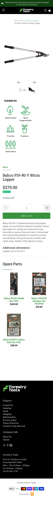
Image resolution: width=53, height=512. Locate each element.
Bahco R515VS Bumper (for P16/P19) (39, 301)
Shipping (7, 414)
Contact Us (8, 405)
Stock (5, 411)
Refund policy (9, 417)
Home (16, 20)
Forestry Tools (29, 482)
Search (6, 439)
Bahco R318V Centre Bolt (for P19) (14, 341)
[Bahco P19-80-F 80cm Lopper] (26, 54)
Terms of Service (11, 423)
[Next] (34, 82)
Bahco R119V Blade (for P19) (14, 299)
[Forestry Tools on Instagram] (11, 445)
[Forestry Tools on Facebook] (4, 445)
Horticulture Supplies (30, 20)
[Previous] (19, 82)
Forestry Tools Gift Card (14, 426)
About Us (7, 436)
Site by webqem (24, 494)
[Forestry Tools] (26, 10)
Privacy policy (10, 420)
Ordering (7, 408)
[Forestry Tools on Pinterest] (7, 445)
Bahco (5, 167)
